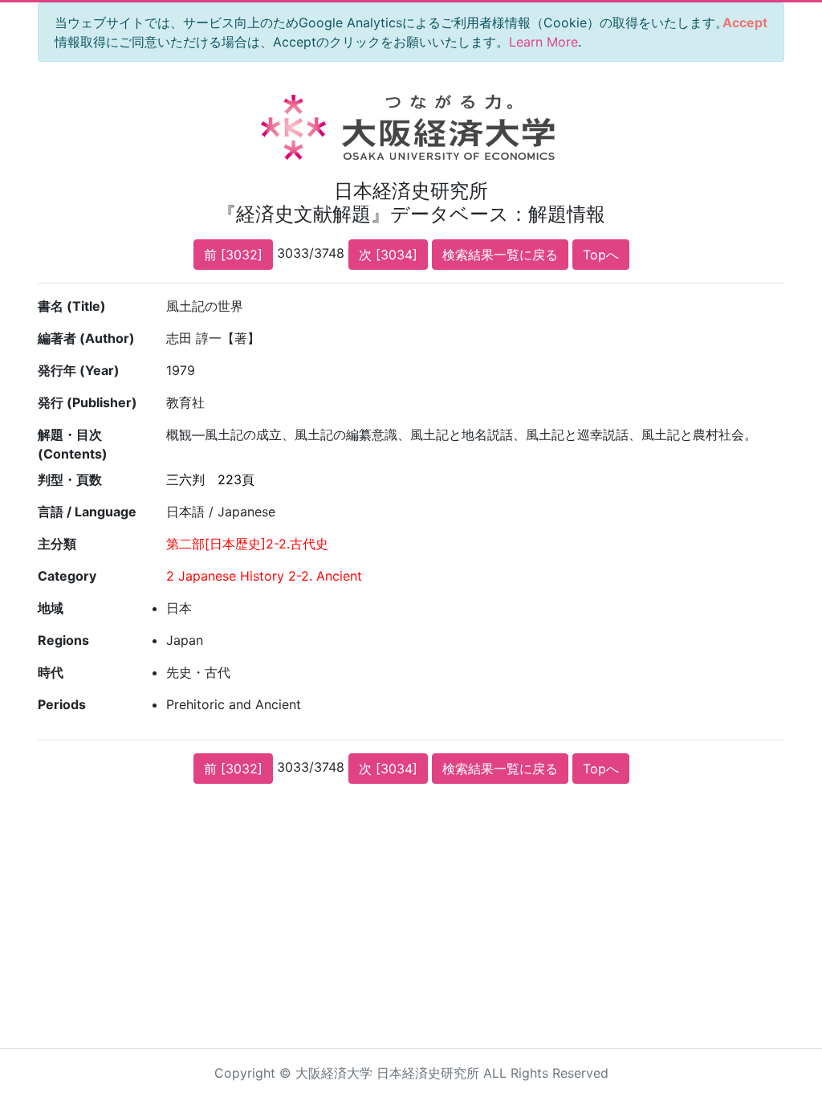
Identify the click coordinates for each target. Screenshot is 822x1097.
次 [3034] (388, 255)
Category (67, 576)
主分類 (57, 544)
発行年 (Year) (79, 370)
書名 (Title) (72, 306)
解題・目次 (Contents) (73, 444)
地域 (50, 608)
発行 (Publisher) (87, 402)
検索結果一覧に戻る (500, 255)
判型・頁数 (70, 479)
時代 (50, 672)
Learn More (543, 42)
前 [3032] (233, 255)
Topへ (601, 255)
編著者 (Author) (86, 338)
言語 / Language (87, 512)
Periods (62, 704)
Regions (63, 640)
